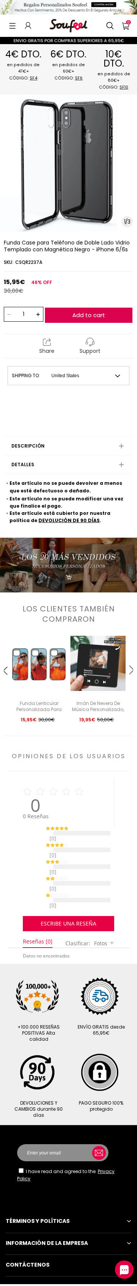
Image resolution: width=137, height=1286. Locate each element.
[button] (12, 25)
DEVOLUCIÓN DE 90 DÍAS (69, 520)
